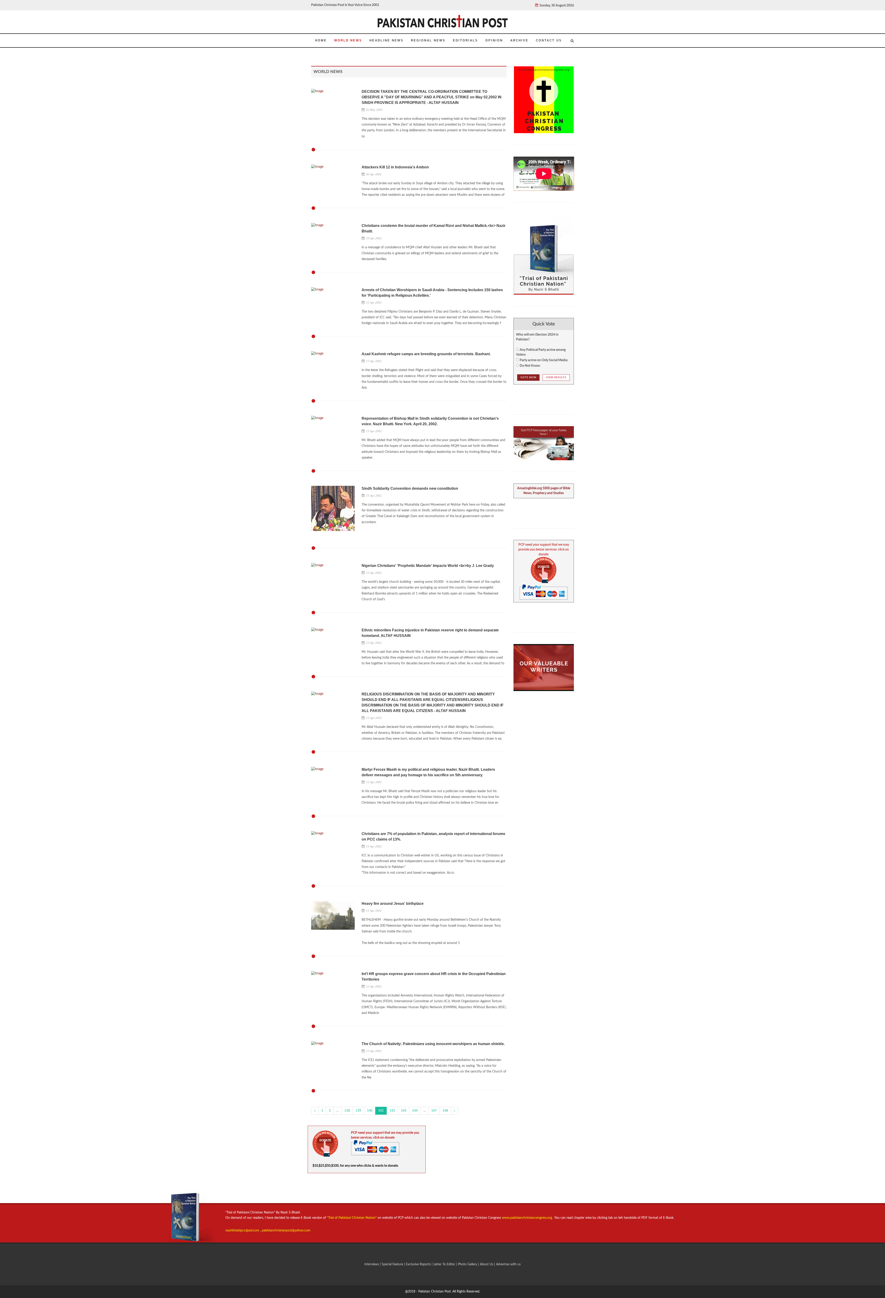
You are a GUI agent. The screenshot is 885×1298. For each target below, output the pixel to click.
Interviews (372, 1264)
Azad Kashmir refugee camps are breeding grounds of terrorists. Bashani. (426, 354)
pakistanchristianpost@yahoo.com (286, 1230)
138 (347, 1110)
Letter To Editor (445, 1264)
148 (445, 1110)
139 (358, 1110)
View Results (556, 377)
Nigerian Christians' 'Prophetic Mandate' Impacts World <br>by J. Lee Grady (428, 566)
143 (403, 1110)
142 (392, 1110)
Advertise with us (508, 1264)
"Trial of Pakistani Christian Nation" (352, 1217)
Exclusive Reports (419, 1264)
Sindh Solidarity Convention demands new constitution (410, 488)
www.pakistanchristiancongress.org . (527, 1217)
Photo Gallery (467, 1264)
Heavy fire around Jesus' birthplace (393, 903)
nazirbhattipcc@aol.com (242, 1230)
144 (415, 1110)
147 (434, 1110)
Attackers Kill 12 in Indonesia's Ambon (395, 167)
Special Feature (393, 1264)
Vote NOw (528, 377)
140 (369, 1110)
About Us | (488, 1264)
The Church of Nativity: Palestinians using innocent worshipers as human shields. (433, 1044)
